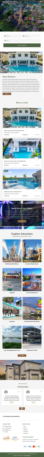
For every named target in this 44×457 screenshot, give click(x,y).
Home (24, 426)
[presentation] (20, 408)
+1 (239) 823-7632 (7, 428)
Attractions (25, 431)
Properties (25, 429)
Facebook (6, 431)
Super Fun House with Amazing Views (14, 130)
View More (37, 134)
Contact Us (25, 433)
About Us (25, 428)
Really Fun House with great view (12, 191)
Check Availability (22, 45)
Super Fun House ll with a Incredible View (15, 161)
